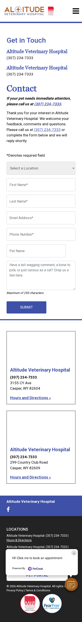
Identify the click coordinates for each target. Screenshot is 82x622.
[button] (71, 584)
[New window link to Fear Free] (52, 603)
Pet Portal (37, 575)
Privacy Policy (15, 590)
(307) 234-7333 (20, 58)
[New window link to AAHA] (30, 603)
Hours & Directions (19, 540)
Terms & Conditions (37, 590)
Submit (26, 307)
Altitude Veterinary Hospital (40, 370)
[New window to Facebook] (9, 510)
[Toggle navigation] (76, 11)
